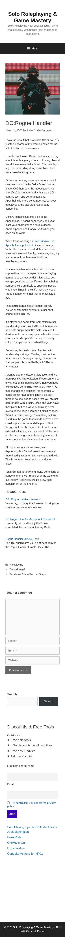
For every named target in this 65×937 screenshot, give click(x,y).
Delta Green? (17, 569)
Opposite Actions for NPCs (25, 853)
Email (10, 784)
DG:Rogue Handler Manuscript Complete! (30, 519)
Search (12, 694)
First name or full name (20, 765)
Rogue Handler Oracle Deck (22, 538)
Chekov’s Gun (16, 842)
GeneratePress (35, 931)
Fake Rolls (14, 837)
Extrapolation (16, 848)
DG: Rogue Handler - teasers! (23, 499)
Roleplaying (16, 564)
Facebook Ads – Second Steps (27, 574)
